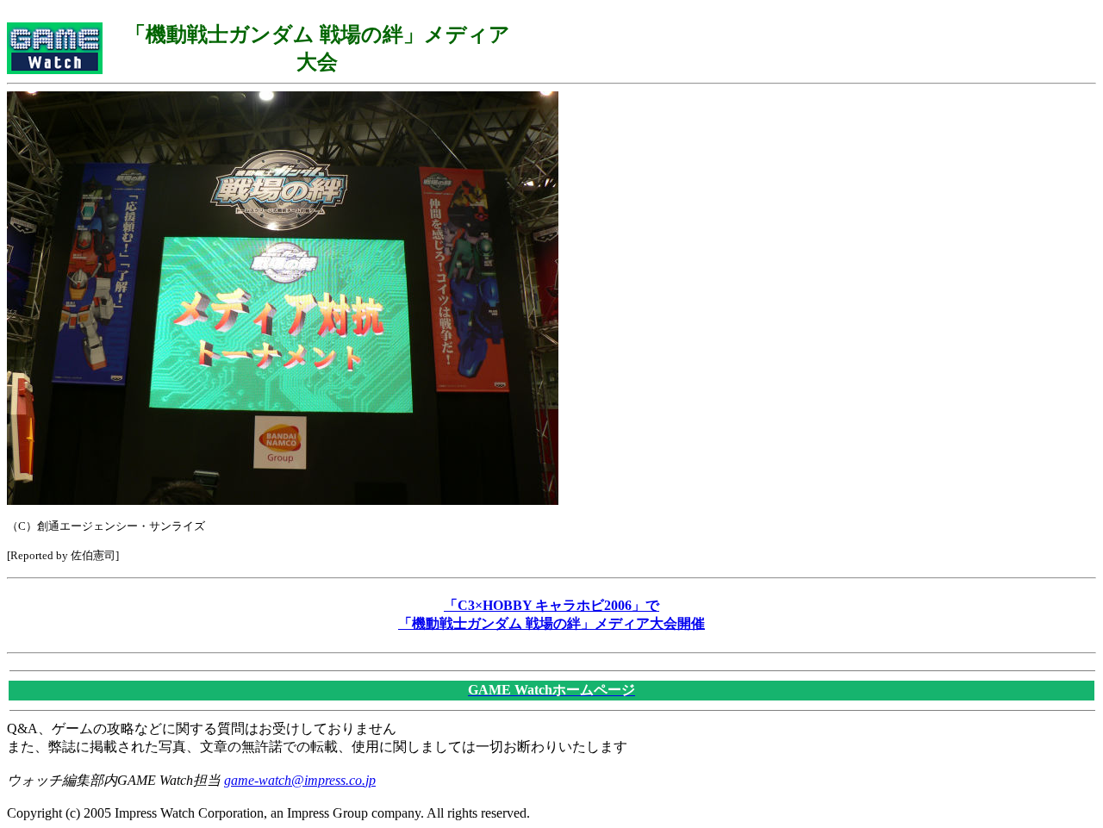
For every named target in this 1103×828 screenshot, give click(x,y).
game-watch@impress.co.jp (300, 780)
